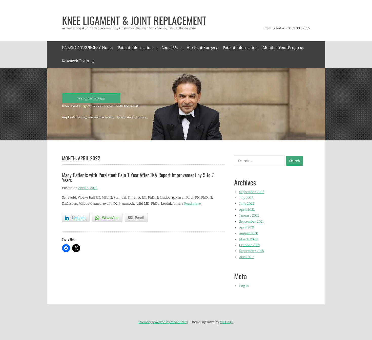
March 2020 (248, 239)
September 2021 (251, 221)
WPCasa (226, 322)
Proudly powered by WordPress (163, 322)
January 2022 (249, 215)
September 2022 (251, 192)
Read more (192, 203)
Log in (244, 286)
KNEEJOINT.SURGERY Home (87, 47)
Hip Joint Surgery (202, 47)
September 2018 (251, 251)
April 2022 (247, 209)
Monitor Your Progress (283, 47)
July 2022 (246, 198)
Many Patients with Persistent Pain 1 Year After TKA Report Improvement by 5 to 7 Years (138, 177)
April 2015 (246, 257)
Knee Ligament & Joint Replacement (134, 20)
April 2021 (246, 227)
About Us (169, 47)
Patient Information (135, 47)
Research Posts (75, 60)
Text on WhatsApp (91, 98)
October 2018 (249, 245)
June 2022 (246, 203)
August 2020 (248, 233)
